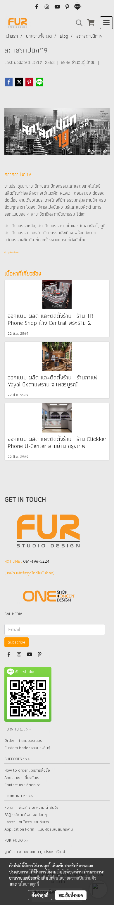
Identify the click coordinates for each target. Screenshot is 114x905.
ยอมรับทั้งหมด (70, 895)
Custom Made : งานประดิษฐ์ (27, 747)
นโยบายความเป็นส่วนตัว (76, 877)
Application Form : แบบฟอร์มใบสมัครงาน (38, 829)
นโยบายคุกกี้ (28, 884)
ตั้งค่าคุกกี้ (40, 895)
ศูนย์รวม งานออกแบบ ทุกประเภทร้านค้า (35, 851)
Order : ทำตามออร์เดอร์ (23, 740)
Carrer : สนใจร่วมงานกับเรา (26, 822)
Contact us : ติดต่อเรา (22, 785)
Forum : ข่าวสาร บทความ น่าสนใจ (31, 807)
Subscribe (16, 642)
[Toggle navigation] (106, 22)
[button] (77, 23)
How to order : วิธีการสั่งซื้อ (27, 770)
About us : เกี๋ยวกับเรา (22, 777)
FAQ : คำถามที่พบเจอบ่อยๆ (25, 814)
